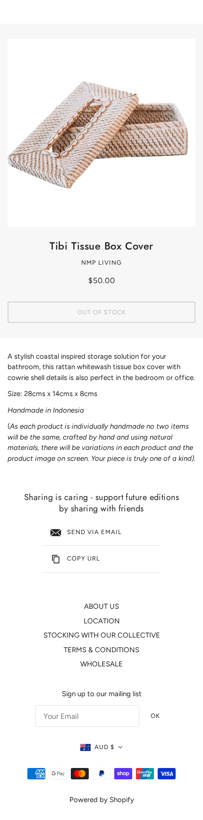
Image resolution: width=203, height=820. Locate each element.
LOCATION (102, 621)
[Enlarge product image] (101, 133)
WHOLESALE (101, 664)
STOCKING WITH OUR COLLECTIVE (101, 635)
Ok (155, 715)
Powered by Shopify (101, 799)
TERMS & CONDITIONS (101, 650)
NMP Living (101, 262)
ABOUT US (101, 606)
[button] (101, 747)
